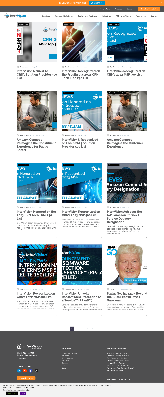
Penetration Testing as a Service (118, 365)
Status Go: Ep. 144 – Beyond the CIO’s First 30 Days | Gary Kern (127, 297)
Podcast (111, 247)
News (26, 24)
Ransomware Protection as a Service (120, 368)
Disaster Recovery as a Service (118, 361)
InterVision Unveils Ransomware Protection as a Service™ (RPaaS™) (81, 297)
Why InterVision (67, 358)
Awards (21, 24)
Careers (118, 9)
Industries (65, 356)
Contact (64, 365)
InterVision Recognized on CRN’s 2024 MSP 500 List (126, 72)
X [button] (161, 2)
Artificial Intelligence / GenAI (117, 353)
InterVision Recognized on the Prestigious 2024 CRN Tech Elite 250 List (81, 74)
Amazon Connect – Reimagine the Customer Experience (125, 143)
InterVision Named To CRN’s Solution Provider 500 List (37, 74)
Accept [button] (23, 393)
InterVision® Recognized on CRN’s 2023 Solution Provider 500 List (80, 143)
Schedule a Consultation (148, 9)
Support (130, 9)
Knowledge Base (29, 93)
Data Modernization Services (117, 358)
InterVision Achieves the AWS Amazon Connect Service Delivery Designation (124, 217)
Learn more (97, 2)
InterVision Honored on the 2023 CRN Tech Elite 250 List (36, 215)
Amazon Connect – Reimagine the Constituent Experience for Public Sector (36, 145)
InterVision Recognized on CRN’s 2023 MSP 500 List (81, 213)
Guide (21, 93)
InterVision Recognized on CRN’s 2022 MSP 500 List (36, 295)
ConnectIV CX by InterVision (118, 356)
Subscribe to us (26, 378)
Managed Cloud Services (116, 363)
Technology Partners (69, 353)
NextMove (106, 9)
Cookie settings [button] (12, 393)
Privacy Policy (124, 379)
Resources (66, 361)
